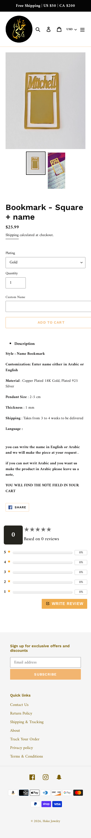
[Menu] (82, 29)
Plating (10, 253)
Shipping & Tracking (26, 722)
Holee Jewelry (51, 821)
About (15, 730)
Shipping (12, 235)
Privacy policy (21, 747)
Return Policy (21, 713)
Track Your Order (24, 739)
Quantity (12, 273)
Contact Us (19, 704)
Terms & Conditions (26, 756)
